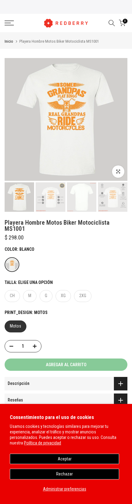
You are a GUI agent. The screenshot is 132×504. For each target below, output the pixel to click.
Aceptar (65, 458)
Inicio (9, 41)
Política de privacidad (42, 442)
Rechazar (64, 473)
